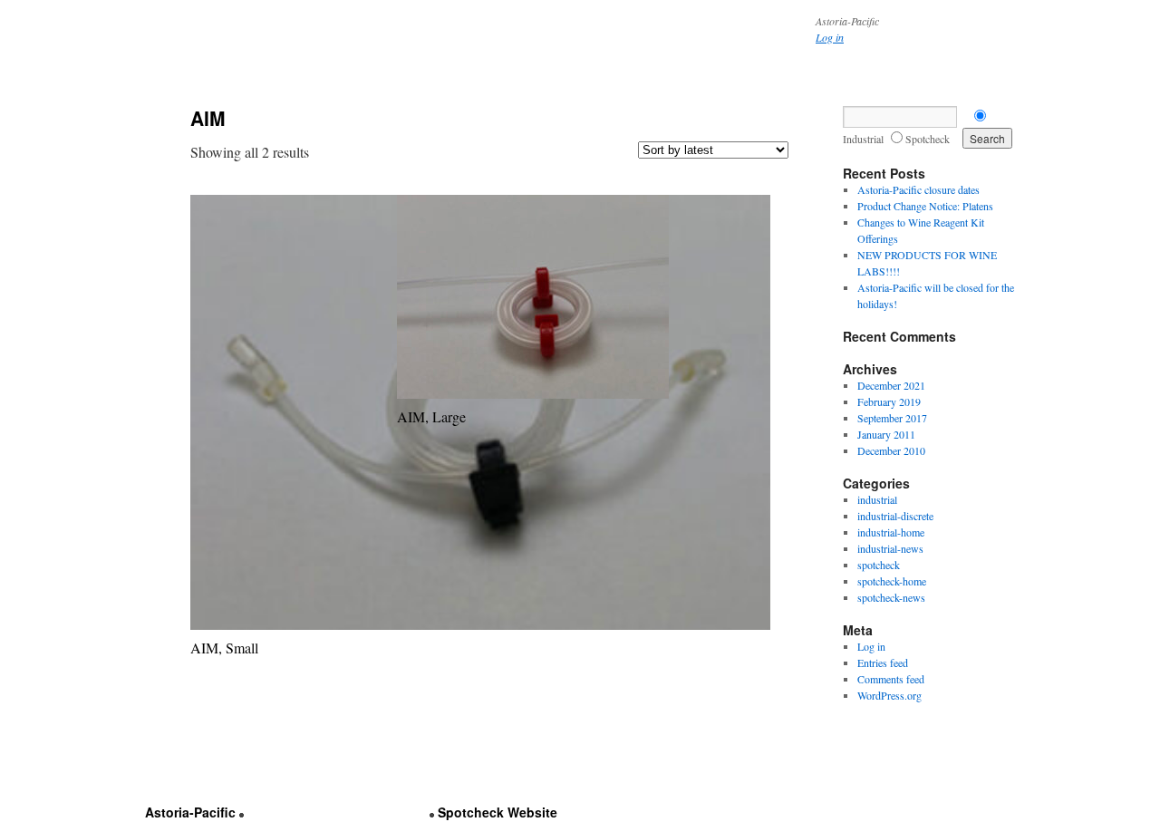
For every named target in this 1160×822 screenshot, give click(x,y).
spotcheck (878, 564)
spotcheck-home (891, 581)
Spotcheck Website (497, 812)
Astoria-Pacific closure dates (918, 189)
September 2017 (892, 418)
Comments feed (890, 679)
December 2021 (891, 385)
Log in (830, 37)
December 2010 (891, 450)
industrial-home (890, 532)
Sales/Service (626, 87)
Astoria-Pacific (190, 812)
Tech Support (537, 87)
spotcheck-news (891, 597)
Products (382, 87)
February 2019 (889, 401)
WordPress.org (889, 695)
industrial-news (890, 548)
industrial (877, 499)
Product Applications (286, 87)
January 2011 (886, 434)
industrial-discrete (895, 515)
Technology (454, 87)
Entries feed (882, 662)
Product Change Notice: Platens (925, 205)
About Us (189, 87)
